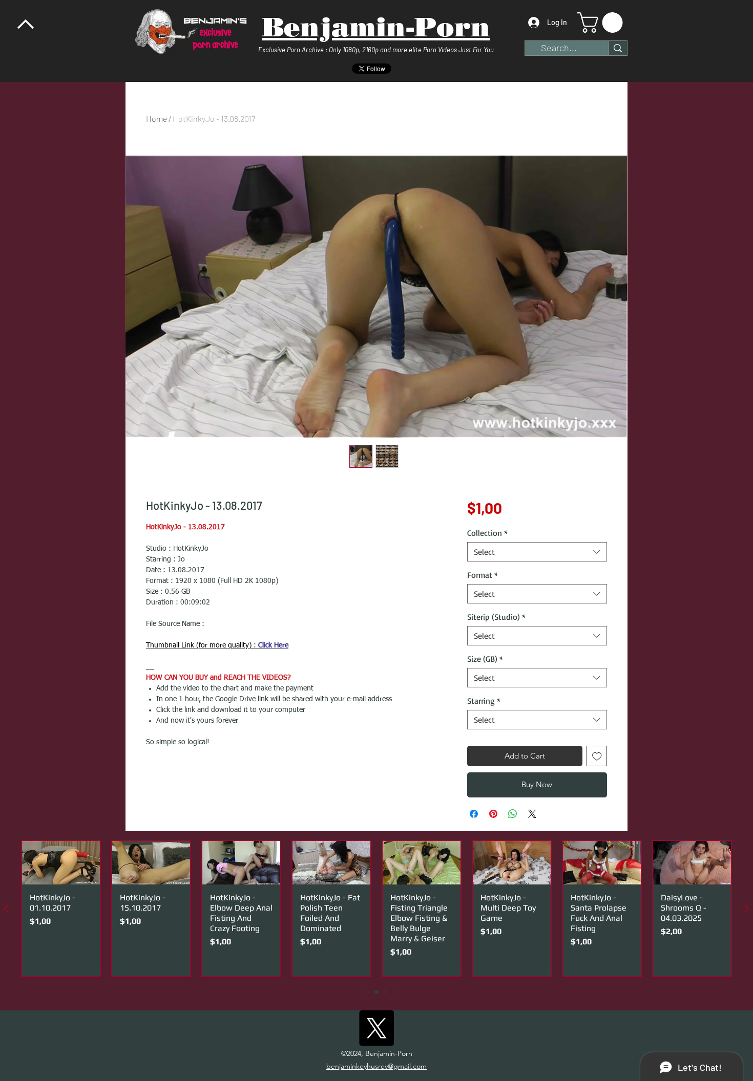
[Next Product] (747, 908)
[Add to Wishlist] (597, 756)
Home (156, 118)
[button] (602, 22)
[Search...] (617, 48)
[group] (376, 908)
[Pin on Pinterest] (493, 814)
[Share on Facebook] (474, 814)
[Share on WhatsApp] (513, 814)
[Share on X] (532, 814)
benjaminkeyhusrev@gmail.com (376, 1066)
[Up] (25, 25)
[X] (376, 1028)
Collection (487, 533)
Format (482, 575)
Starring (483, 701)
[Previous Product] (6, 908)
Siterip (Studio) (496, 617)
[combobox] (537, 551)
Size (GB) (485, 659)
